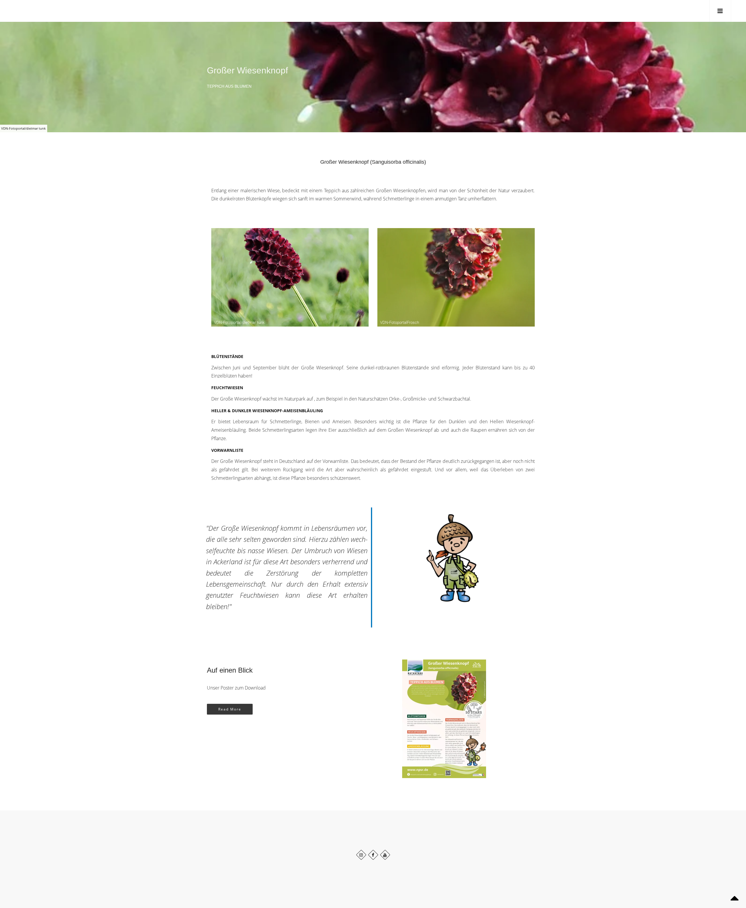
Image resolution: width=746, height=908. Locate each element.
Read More (229, 709)
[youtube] (385, 854)
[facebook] (373, 854)
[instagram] (361, 854)
